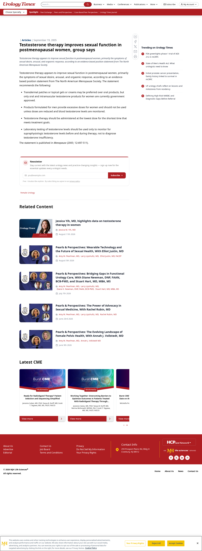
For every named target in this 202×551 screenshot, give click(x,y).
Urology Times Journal (108, 12)
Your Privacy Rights (86, 452)
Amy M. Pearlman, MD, (69, 256)
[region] (101, 543)
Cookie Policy (91, 548)
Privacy (80, 446)
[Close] (198, 543)
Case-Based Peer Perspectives (86, 12)
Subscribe (115, 175)
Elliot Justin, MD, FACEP (110, 256)
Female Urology (27, 192)
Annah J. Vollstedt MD (91, 340)
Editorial (7, 452)
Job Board (45, 449)
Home (157, 471)
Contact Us (45, 446)
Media (110, 4)
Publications (139, 4)
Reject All (156, 543)
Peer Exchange (46, 12)
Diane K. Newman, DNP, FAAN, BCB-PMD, (75, 289)
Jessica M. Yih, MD (67, 229)
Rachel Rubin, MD (108, 314)
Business (98, 4)
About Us (8, 446)
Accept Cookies (176, 543)
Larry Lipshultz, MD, (90, 256)
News (180, 471)
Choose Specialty (13, 12)
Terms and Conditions (51, 452)
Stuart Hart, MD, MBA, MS (107, 289)
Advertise (8, 449)
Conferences (123, 4)
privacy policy (75, 181)
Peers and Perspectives (63, 12)
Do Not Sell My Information (90, 449)
